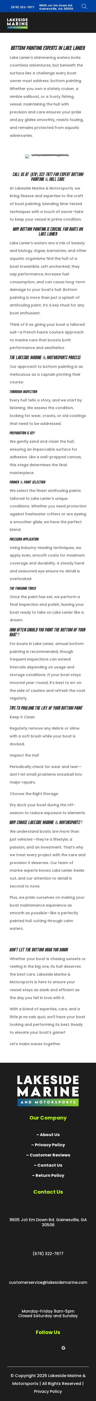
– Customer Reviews (48, 1155)
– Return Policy (48, 1175)
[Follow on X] (43, 1348)
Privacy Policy (48, 1391)
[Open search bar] (84, 6)
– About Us (48, 1135)
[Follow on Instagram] (53, 1348)
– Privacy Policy (48, 1145)
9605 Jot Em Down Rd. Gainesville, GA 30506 (48, 1222)
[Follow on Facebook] (33, 1348)
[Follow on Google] (63, 1348)
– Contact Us (48, 1165)
